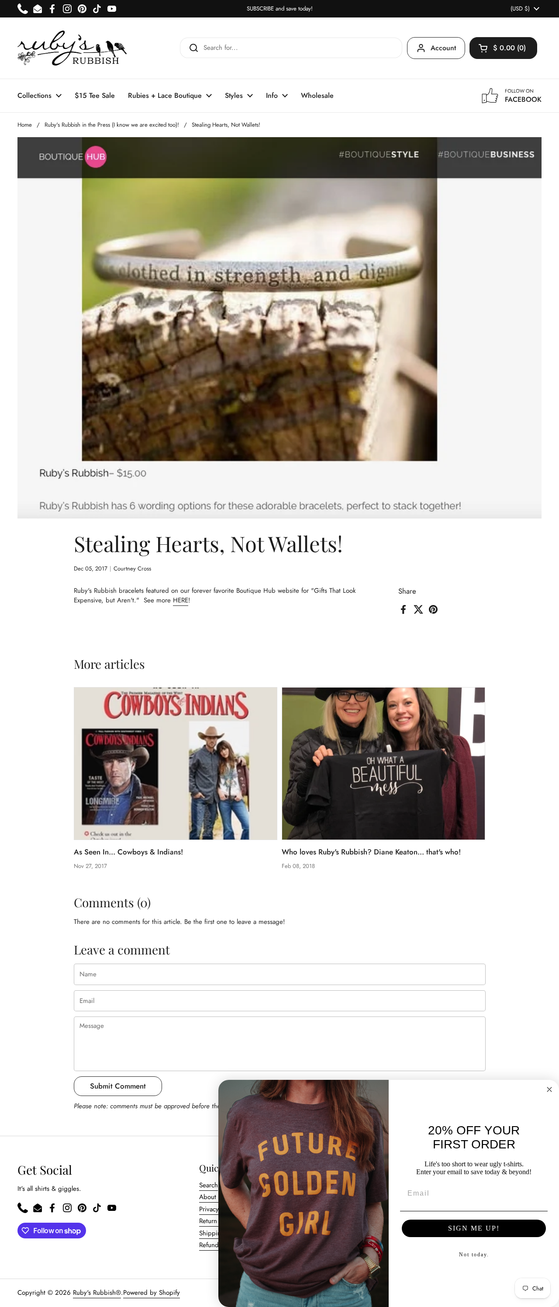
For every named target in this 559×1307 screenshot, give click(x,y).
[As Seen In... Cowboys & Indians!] (176, 763)
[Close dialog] (549, 1089)
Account (443, 48)
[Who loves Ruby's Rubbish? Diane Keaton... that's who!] (384, 763)
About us (211, 1197)
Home (24, 125)
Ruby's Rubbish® (97, 1292)
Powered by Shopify (151, 1292)
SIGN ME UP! (474, 1228)
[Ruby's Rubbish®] (72, 48)
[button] (503, 48)
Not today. (474, 1255)
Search (208, 1185)
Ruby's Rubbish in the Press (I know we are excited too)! (112, 125)
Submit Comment (118, 1086)
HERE (180, 600)
